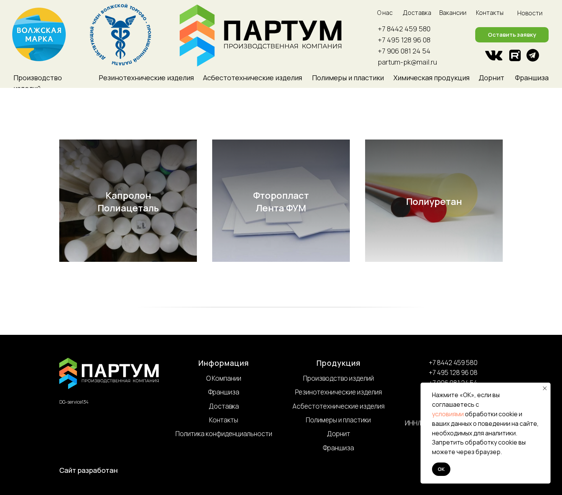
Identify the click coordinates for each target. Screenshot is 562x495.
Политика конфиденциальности (223, 433)
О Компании (223, 378)
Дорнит (491, 77)
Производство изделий (338, 378)
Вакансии (452, 12)
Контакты (490, 12)
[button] (512, 34)
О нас (385, 12)
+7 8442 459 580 (404, 28)
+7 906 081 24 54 (404, 50)
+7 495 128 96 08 (404, 39)
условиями (448, 414)
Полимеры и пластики (338, 419)
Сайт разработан (88, 470)
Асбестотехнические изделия (338, 406)
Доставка (417, 12)
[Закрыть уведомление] (545, 388)
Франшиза (532, 77)
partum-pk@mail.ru (407, 62)
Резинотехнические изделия (338, 392)
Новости (530, 13)
